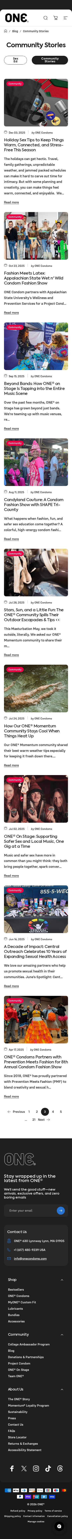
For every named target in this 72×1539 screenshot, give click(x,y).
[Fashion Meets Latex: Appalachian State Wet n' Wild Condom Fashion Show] (36, 236)
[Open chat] (59, 1526)
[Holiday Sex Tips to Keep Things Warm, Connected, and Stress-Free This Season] (36, 102)
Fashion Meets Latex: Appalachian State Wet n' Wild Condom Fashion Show (33, 278)
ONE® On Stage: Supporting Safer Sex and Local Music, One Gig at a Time (34, 842)
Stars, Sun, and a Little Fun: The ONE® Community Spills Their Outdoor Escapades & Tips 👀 (34, 615)
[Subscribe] (61, 1211)
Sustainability (17, 1412)
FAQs (11, 1431)
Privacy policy (35, 1510)
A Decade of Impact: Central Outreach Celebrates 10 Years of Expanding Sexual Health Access (35, 952)
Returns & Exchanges (23, 1443)
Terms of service (53, 1510)
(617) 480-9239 (28, 1250)
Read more (11, 202)
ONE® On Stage (18, 1370)
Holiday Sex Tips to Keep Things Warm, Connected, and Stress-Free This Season (34, 145)
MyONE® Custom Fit (22, 1302)
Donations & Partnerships (26, 1357)
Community (15, 83)
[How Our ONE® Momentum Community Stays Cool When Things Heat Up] (36, 688)
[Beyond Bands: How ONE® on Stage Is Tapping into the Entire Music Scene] (36, 346)
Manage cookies (36, 1521)
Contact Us (15, 1424)
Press (12, 1418)
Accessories (16, 1321)
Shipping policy (12, 1516)
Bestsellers (16, 1289)
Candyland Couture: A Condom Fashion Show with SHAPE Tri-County (34, 505)
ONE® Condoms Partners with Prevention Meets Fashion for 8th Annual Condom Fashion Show (36, 1062)
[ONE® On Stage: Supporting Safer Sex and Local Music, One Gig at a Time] (36, 799)
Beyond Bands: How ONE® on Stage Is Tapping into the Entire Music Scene (34, 389)
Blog (11, 1351)
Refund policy (17, 1510)
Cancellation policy (57, 1516)
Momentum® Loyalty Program (28, 1405)
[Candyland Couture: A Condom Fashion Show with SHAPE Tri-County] (36, 462)
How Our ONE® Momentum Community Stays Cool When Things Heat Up (32, 731)
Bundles (14, 1315)
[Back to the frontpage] (5, 31)
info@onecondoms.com (30, 1258)
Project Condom (19, 1363)
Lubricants (15, 1308)
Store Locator (17, 1437)
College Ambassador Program (29, 1344)
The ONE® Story (19, 1399)
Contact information (34, 1516)
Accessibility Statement (24, 1450)
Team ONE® (16, 1376)
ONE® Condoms (18, 1296)
